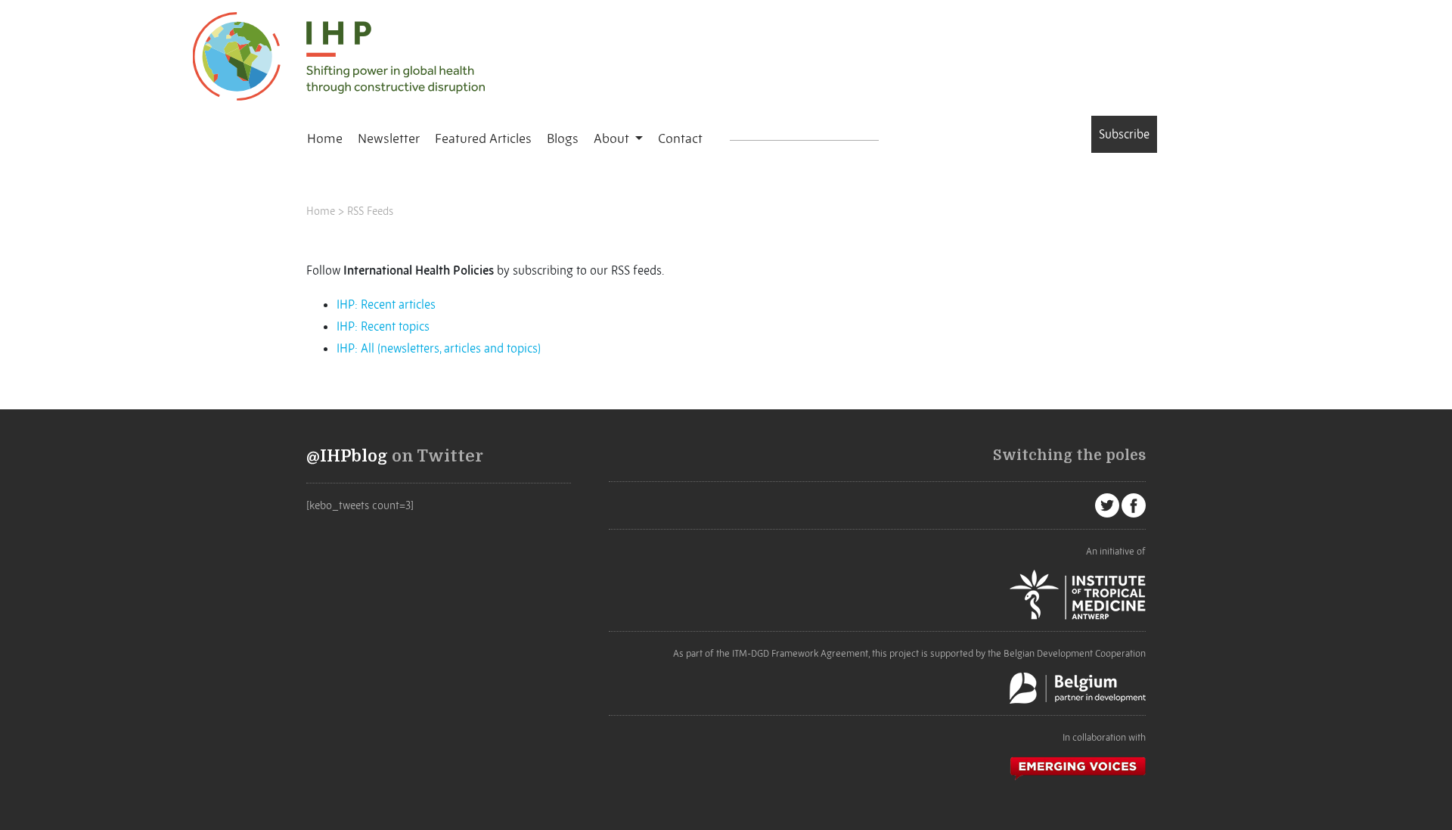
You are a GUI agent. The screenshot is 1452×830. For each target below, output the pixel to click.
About (613, 138)
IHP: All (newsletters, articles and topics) (439, 348)
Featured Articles (483, 138)
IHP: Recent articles (386, 304)
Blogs (563, 138)
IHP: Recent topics (383, 326)
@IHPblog (347, 456)
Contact (680, 138)
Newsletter (389, 138)
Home (325, 138)
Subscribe (1124, 133)
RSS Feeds (370, 211)
